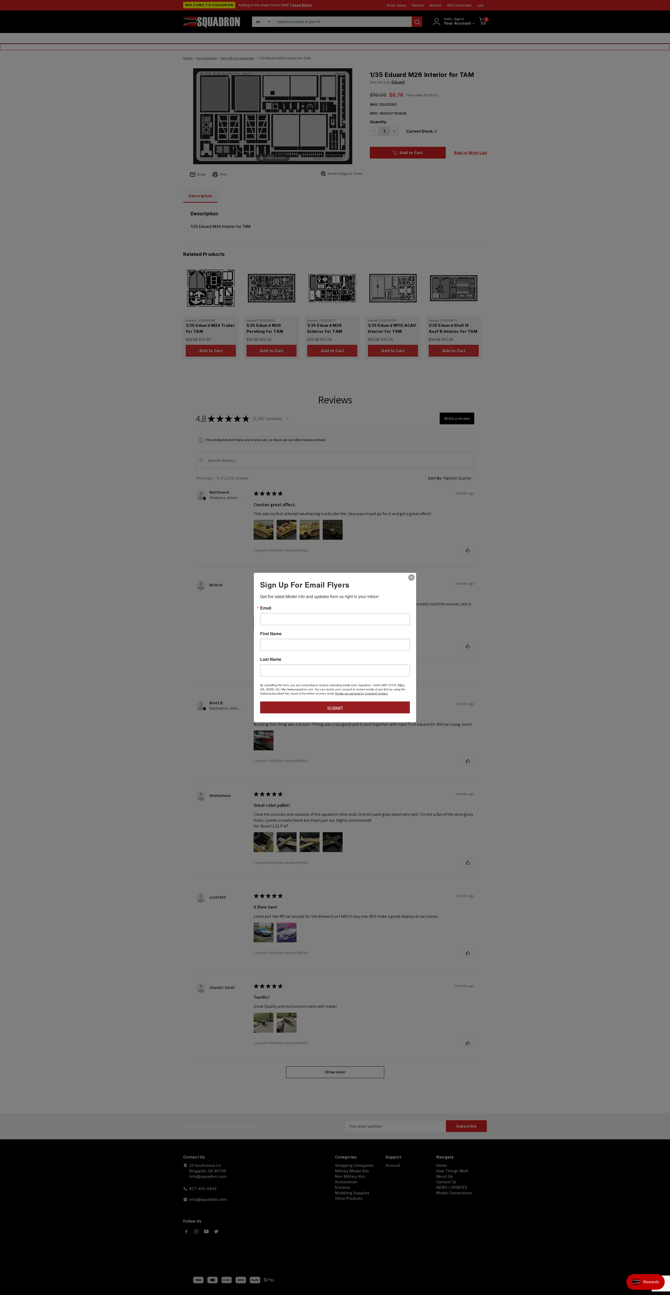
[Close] (411, 578)
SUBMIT (335, 708)
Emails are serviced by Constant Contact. (361, 693)
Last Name (270, 659)
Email (265, 608)
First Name (271, 634)
